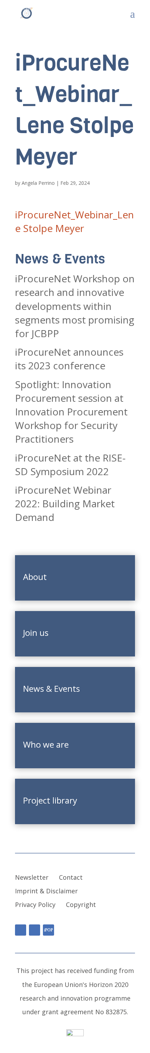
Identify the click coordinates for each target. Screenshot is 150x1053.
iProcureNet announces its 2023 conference (69, 358)
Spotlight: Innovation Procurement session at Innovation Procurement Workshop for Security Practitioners (71, 412)
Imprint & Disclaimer (46, 891)
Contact (71, 877)
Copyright (81, 904)
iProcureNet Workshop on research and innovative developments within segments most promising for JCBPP (75, 306)
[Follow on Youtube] (34, 930)
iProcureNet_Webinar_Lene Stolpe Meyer (74, 221)
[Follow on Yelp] (48, 930)
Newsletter (31, 877)
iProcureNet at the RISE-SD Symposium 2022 (70, 464)
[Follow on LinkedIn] (20, 930)
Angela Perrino (38, 183)
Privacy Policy (35, 904)
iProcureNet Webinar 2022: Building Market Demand (65, 503)
